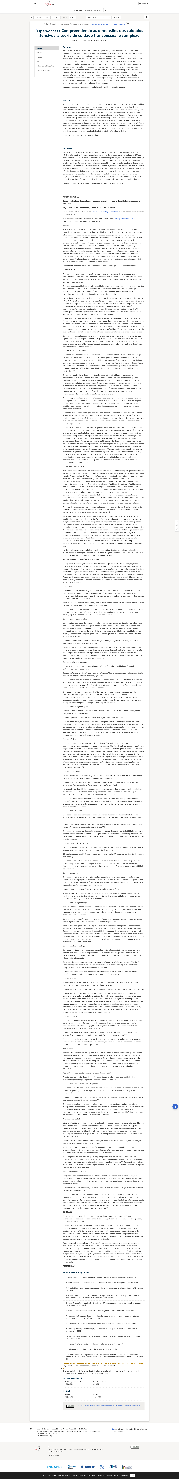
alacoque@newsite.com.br (124, 218)
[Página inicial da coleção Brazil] (38, 1451)
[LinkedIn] (53, 1455)
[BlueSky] (49, 1455)
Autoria (75, 41)
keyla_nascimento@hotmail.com (105, 212)
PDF (115, 18)
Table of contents (42, 18)
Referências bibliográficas (45, 66)
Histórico (39, 75)
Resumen (39, 57)
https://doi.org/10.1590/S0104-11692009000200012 (107, 24)
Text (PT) (104, 18)
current (64, 18)
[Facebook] (55, 1455)
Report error (177, 525)
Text (37, 61)
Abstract (91, 18)
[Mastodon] (51, 1455)
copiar (130, 24)
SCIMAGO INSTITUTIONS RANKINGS (94, 41)
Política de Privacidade (120, 1475)
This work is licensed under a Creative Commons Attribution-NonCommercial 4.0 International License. (108, 1406)
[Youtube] (58, 1455)
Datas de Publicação (43, 70)
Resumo (39, 48)
